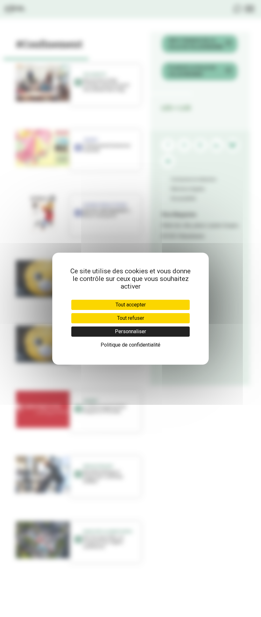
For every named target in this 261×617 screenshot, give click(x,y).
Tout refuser (130, 318)
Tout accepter (131, 305)
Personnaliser (130, 331)
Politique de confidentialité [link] (130, 345)
